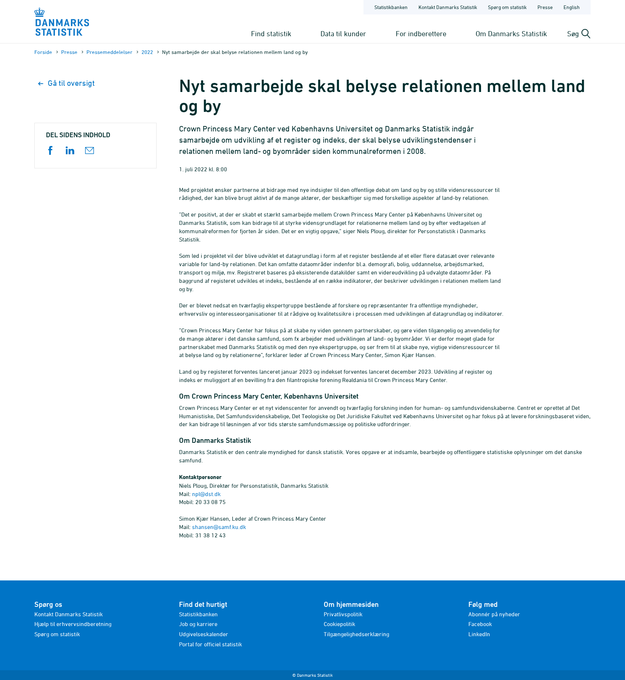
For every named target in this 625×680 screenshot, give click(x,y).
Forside (43, 52)
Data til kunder (343, 33)
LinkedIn (479, 634)
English (572, 7)
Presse (545, 7)
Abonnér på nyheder (494, 614)
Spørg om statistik (507, 7)
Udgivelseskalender (203, 634)
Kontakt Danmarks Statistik (447, 7)
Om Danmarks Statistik (511, 33)
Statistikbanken (391, 7)
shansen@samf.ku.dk (219, 527)
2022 (147, 52)
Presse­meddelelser (109, 52)
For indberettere (421, 33)
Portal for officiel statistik (210, 644)
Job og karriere (198, 624)
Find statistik (271, 33)
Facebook (480, 624)
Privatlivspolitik (343, 614)
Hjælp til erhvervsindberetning (72, 624)
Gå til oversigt (71, 83)
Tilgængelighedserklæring (356, 634)
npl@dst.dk (206, 494)
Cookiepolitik (339, 624)
